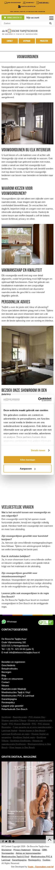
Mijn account (32, 17)
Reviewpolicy (8, 702)
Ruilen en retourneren (12, 678)
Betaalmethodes (10, 668)
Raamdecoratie (20, 717)
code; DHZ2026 (14, 11)
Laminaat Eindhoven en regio (15, 734)
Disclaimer (7, 850)
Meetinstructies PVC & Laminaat (18, 695)
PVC (34, 724)
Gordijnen (6, 717)
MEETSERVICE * (44, 2)
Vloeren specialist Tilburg (14, 720)
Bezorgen (6, 672)
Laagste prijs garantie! (12, 705)
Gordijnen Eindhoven (20, 741)
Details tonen (38, 450)
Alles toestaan (27, 459)
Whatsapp (12, 621)
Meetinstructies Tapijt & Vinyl (16, 692)
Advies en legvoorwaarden (28, 853)
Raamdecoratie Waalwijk (14, 689)
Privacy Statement (22, 850)
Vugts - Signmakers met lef (40, 867)
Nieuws (5, 685)
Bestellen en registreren (13, 662)
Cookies (46, 860)
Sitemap (36, 850)
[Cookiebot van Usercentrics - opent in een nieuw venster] (38, 399)
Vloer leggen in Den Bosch (22, 747)
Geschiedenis (8, 665)
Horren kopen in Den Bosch (32, 730)
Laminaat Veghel (9, 730)
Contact (10, 41)
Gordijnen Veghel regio (24, 737)
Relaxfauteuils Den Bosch (14, 709)
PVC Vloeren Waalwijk (19, 724)
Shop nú (22, 11)
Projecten (44, 41)
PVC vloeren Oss (37, 717)
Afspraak (26, 41)
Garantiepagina (9, 699)
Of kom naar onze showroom (35, 11)
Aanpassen (26, 468)
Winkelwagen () (14, 17)
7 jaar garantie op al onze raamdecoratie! (32, 727)
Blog (4, 675)
